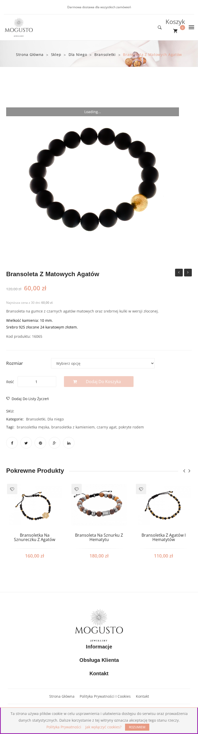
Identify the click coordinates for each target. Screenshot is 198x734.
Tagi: (10, 427)
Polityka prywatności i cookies (105, 696)
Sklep (56, 54)
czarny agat (107, 427)
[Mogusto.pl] (19, 27)
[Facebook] (12, 443)
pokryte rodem (131, 427)
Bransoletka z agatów (188, 273)
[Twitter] (26, 443)
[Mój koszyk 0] (175, 31)
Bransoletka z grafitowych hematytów (179, 273)
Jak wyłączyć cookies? (103, 726)
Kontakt (142, 696)
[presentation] (184, 471)
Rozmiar (14, 363)
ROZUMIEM (137, 727)
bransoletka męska (33, 427)
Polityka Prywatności (63, 726)
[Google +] (54, 443)
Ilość (10, 381)
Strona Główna (62, 696)
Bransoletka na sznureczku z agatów (34, 537)
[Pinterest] (40, 443)
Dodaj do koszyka (103, 381)
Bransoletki (105, 54)
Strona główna (30, 54)
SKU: (10, 411)
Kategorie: (15, 419)
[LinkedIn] (69, 443)
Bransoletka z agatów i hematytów (164, 537)
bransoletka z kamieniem (73, 427)
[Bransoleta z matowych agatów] (92, 176)
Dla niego (78, 54)
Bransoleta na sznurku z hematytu (99, 537)
